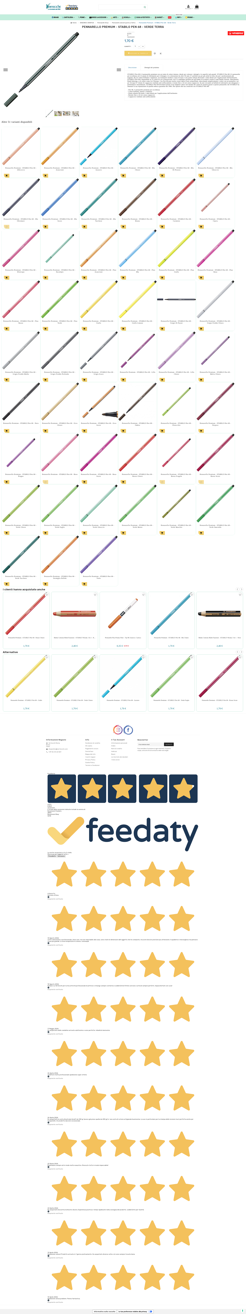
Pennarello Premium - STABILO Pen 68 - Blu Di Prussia (176, 169)
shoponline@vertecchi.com (58, 749)
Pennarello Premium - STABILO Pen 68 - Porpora (215, 424)
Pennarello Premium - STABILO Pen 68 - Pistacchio (176, 424)
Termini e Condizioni (92, 765)
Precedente (52, 856)
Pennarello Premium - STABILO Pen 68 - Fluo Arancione (98, 271)
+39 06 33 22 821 (55, 752)
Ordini (113, 746)
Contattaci (89, 751)
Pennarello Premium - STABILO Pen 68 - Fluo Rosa (215, 271)
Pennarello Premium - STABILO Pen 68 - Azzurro (98, 169)
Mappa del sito (90, 754)
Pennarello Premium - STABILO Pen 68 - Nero (21, 423)
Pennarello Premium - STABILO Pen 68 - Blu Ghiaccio (215, 169)
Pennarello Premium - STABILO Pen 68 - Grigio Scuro (98, 373)
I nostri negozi (90, 757)
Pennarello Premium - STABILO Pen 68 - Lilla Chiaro (176, 373)
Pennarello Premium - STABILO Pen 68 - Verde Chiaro (21, 526)
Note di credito (116, 748)
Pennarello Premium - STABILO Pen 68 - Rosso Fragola (176, 475)
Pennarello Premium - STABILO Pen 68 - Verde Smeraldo (215, 526)
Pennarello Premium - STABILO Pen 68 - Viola (98, 577)
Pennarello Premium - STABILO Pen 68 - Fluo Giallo (176, 271)
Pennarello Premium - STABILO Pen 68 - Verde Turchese (21, 577)
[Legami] (169, 17)
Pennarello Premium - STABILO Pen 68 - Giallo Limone (137, 322)
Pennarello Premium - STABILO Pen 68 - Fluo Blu (137, 271)
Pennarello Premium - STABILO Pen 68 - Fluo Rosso (20, 322)
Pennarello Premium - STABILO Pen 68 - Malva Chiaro (215, 373)
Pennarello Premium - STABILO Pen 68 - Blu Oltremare (21, 220)
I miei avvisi (115, 760)
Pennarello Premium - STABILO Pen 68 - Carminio (176, 220)
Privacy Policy (90, 760)
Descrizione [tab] (132, 67)
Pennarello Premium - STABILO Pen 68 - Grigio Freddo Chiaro (215, 322)
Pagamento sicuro (91, 748)
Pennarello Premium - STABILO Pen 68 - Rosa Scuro (98, 475)
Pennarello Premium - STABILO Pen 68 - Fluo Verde (59, 322)
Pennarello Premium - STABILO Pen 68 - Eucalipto (59, 271)
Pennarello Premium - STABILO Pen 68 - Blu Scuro (60, 220)
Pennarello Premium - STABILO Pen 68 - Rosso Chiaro (137, 475)
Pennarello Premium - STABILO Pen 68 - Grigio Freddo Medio (21, 373)
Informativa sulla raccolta (104, 1311)
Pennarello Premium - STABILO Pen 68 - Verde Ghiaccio (98, 526)
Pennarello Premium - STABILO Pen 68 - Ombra (137, 424)
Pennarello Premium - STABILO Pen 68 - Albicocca (21, 169)
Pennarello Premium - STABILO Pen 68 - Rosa (60, 474)
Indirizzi (114, 751)
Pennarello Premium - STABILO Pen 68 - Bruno (137, 220)
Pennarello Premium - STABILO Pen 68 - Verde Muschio (176, 526)
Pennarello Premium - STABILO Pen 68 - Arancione (59, 169)
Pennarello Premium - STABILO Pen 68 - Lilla (137, 372)
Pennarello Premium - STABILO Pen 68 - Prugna (21, 475)
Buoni (113, 754)
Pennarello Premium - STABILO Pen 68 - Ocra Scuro (98, 424)
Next (119, 69)
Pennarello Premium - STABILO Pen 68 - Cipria (215, 220)
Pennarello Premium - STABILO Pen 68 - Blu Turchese (98, 220)
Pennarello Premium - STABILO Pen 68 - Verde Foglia (59, 526)
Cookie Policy (90, 762)
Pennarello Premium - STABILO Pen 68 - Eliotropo (21, 271)
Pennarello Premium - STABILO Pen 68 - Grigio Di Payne (176, 322)
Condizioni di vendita (92, 743)
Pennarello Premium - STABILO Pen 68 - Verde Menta (137, 526)
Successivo (61, 856)
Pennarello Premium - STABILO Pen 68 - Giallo (98, 322)
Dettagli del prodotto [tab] (152, 67)
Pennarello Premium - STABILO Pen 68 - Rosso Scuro (215, 475)
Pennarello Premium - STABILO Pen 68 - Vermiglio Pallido (59, 577)
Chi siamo (88, 746)
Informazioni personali (119, 743)
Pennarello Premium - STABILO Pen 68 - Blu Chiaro (137, 169)
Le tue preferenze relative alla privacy (132, 1311)
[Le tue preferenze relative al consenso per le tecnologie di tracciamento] (242, 1310)
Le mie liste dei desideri (119, 757)
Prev (5, 69)
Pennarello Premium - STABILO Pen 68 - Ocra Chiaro (59, 424)
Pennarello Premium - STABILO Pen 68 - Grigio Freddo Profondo (59, 373)
